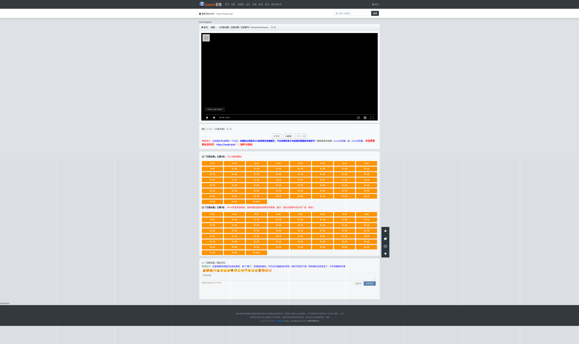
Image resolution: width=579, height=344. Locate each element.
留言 (376, 4)
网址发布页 (276, 4)
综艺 (248, 4)
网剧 (213, 27)
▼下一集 (301, 136)
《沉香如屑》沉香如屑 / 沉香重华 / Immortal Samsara (243, 27)
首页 (227, 4)
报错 (289, 136)
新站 (267, 4)
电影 (233, 4)
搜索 (375, 13)
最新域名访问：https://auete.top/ (217, 13)
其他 (261, 4)
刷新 (278, 136)
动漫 (254, 4)
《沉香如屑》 (219, 129)
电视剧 (240, 4)
